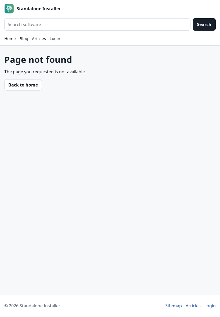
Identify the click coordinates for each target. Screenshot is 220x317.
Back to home (23, 85)
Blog (24, 38)
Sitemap (173, 306)
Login (55, 38)
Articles (39, 38)
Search (204, 24)
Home (10, 38)
